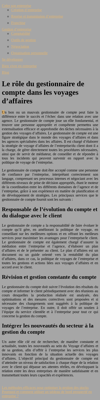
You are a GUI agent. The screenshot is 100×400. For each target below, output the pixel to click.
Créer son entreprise (16, 6)
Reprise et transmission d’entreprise (37, 16)
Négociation (20, 46)
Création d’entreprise (26, 10)
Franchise (18, 23)
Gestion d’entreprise (16, 29)
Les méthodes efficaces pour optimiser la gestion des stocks (45, 388)
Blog (5, 72)
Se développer (12, 59)
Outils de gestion (23, 40)
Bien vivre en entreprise (19, 66)
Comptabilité (20, 33)
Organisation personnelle (29, 53)
